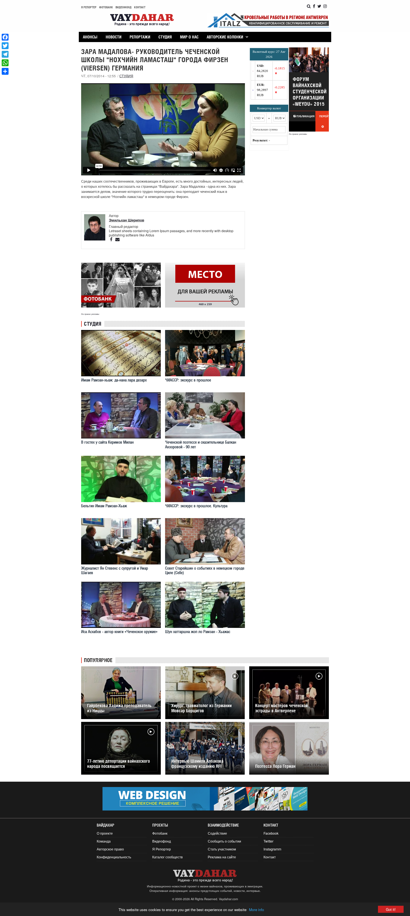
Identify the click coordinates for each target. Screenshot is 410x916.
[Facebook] (5, 37)
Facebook (271, 833)
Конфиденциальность (114, 856)
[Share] (5, 71)
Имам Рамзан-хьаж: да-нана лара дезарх (114, 380)
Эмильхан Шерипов (126, 220)
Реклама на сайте (222, 856)
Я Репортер (161, 849)
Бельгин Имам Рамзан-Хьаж (104, 506)
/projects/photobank (121, 285)
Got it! (391, 909)
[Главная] (142, 20)
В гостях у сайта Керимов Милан (107, 442)
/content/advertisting (205, 285)
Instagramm (272, 849)
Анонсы (90, 37)
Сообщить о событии (224, 841)
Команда (104, 841)
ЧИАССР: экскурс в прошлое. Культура (196, 506)
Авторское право (110, 849)
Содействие (217, 833)
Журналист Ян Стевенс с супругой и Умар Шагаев (114, 570)
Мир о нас (189, 37)
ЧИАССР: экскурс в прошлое (188, 380)
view (309, 89)
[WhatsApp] (5, 63)
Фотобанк (106, 7)
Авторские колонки (225, 37)
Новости (114, 37)
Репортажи (140, 37)
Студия (165, 37)
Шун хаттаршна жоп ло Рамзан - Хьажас (197, 631)
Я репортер (89, 7)
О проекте (105, 833)
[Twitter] (5, 45)
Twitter (268, 841)
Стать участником (222, 849)
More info (256, 909)
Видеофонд (124, 7)
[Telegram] (5, 54)
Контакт (139, 7)
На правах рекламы (90, 314)
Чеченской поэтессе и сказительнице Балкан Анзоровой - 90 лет (200, 444)
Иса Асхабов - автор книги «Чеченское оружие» (119, 631)
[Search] (309, 6)
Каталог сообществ (167, 856)
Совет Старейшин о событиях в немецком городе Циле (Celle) (204, 570)
